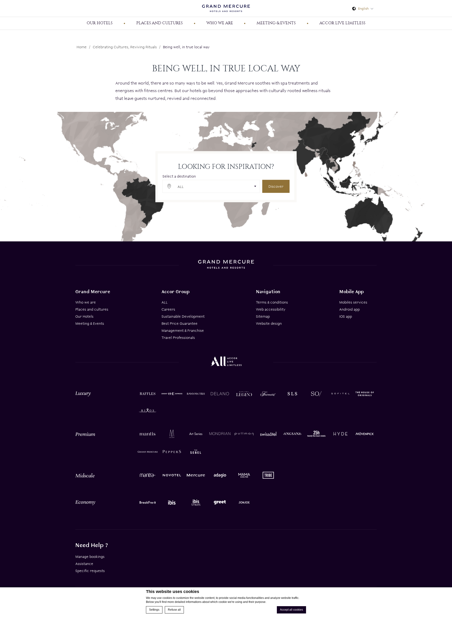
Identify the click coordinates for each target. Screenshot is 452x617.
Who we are (219, 22)
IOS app (345, 316)
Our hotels (100, 22)
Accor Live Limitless (342, 22)
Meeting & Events (89, 323)
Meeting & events (276, 22)
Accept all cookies (291, 609)
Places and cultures (91, 309)
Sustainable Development (183, 316)
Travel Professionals (178, 337)
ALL (164, 302)
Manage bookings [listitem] (90, 556)
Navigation (268, 291)
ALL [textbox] (181, 186)
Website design (269, 323)
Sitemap (263, 316)
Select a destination (179, 176)
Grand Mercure (92, 291)
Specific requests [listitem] (90, 570)
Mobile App (351, 291)
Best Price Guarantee (179, 323)
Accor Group (175, 291)
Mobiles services (353, 302)
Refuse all (174, 609)
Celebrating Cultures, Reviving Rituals (125, 47)
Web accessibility (271, 309)
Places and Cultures (159, 22)
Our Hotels (84, 316)
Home (82, 47)
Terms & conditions (272, 302)
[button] (211, 186)
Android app (349, 309)
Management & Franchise (182, 330)
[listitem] (148, 393)
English (364, 8)
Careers (168, 309)
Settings (154, 609)
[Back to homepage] (226, 8)
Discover (275, 186)
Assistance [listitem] (84, 563)
